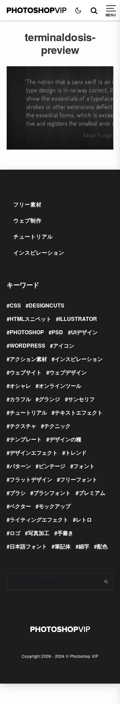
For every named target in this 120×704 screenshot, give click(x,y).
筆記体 (63, 546)
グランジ (49, 399)
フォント (84, 466)
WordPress (27, 345)
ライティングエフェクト (39, 519)
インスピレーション (38, 252)
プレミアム (92, 493)
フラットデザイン (31, 479)
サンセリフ (81, 399)
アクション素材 (28, 359)
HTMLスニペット (30, 319)
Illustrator (78, 319)
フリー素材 (27, 204)
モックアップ (55, 506)
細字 (84, 546)
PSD (57, 332)
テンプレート (26, 439)
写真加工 (38, 533)
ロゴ (15, 533)
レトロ (84, 519)
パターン (20, 466)
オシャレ (20, 385)
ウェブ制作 (27, 220)
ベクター (20, 506)
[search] (106, 582)
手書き (65, 533)
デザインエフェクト (34, 452)
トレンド (76, 452)
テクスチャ (23, 426)
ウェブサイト (26, 372)
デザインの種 (65, 439)
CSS (15, 305)
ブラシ (18, 493)
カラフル (20, 399)
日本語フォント (28, 546)
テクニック (57, 426)
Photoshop (27, 332)
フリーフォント (78, 479)
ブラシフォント (52, 493)
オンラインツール (60, 385)
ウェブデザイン (68, 372)
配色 (102, 546)
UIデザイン (84, 332)
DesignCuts (46, 305)
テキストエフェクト (79, 412)
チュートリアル (33, 236)
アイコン (63, 345)
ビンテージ (52, 466)
